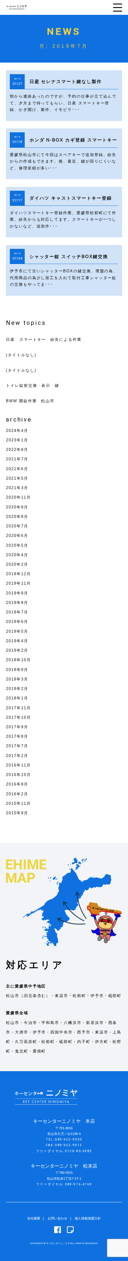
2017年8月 (17, 736)
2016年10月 (18, 774)
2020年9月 (17, 507)
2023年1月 (17, 440)
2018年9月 (17, 669)
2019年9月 (17, 593)
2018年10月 (18, 660)
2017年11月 (18, 708)
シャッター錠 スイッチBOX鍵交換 (68, 256)
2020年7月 (17, 526)
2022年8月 (17, 449)
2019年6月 (17, 621)
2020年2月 (17, 564)
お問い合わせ (57, 1218)
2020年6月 (17, 535)
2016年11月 (18, 765)
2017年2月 (17, 755)
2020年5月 (17, 545)
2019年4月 (17, 641)
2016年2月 (17, 794)
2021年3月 (17, 488)
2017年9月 (17, 727)
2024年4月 (17, 430)
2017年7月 (17, 746)
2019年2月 (17, 650)
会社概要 (33, 1218)
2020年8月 (17, 516)
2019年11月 (18, 583)
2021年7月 (17, 459)
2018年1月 (17, 698)
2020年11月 (18, 497)
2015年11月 (18, 803)
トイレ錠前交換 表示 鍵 (32, 385)
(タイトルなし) (21, 355)
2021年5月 (17, 478)
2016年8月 (17, 784)
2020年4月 (17, 555)
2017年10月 (18, 717)
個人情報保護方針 (88, 1218)
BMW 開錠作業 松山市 (30, 401)
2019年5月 (17, 631)
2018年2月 (17, 688)
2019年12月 (18, 574)
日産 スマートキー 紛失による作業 (44, 339)
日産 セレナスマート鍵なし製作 (65, 81)
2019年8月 (17, 602)
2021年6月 (17, 469)
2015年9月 (17, 813)
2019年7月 (17, 612)
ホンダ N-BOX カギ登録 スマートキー (73, 139)
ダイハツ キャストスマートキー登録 (70, 198)
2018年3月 (17, 679)
